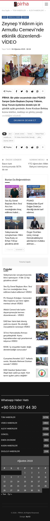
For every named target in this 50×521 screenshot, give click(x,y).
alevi (4, 17)
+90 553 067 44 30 (18, 407)
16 (32, 482)
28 (18, 490)
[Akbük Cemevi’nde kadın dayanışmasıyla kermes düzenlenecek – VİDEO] (42, 312)
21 (18, 486)
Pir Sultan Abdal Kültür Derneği (24, 137)
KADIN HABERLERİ (12, 186)
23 (32, 486)
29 (25, 490)
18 (46, 482)
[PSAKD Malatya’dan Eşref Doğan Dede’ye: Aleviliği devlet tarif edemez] (36, 191)
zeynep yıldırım (8, 140)
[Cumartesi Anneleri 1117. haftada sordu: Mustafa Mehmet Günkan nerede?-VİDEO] (42, 361)
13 (11, 482)
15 (25, 482)
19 (4, 486)
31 (39, 490)
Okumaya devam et (25, 120)
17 (39, 482)
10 (39, 477)
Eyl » (10, 494)
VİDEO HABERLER (9, 423)
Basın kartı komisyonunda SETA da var (11, 166)
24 (39, 486)
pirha (39, 137)
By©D (28, 517)
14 (18, 482)
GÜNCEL (8, 217)
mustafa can (7, 137)
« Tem (3, 494)
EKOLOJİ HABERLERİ (10, 451)
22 (25, 486)
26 (4, 490)
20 (11, 486)
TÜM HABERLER (8, 417)
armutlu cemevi (15, 17)
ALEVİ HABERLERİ (33, 186)
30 (32, 490)
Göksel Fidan (39, 134)
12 (4, 482)
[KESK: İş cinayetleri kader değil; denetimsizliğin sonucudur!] (42, 349)
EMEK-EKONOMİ (8, 440)
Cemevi (25, 17)
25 (46, 486)
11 (45, 477)
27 (11, 490)
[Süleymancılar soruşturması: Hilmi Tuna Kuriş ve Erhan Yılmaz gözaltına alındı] (14, 223)
